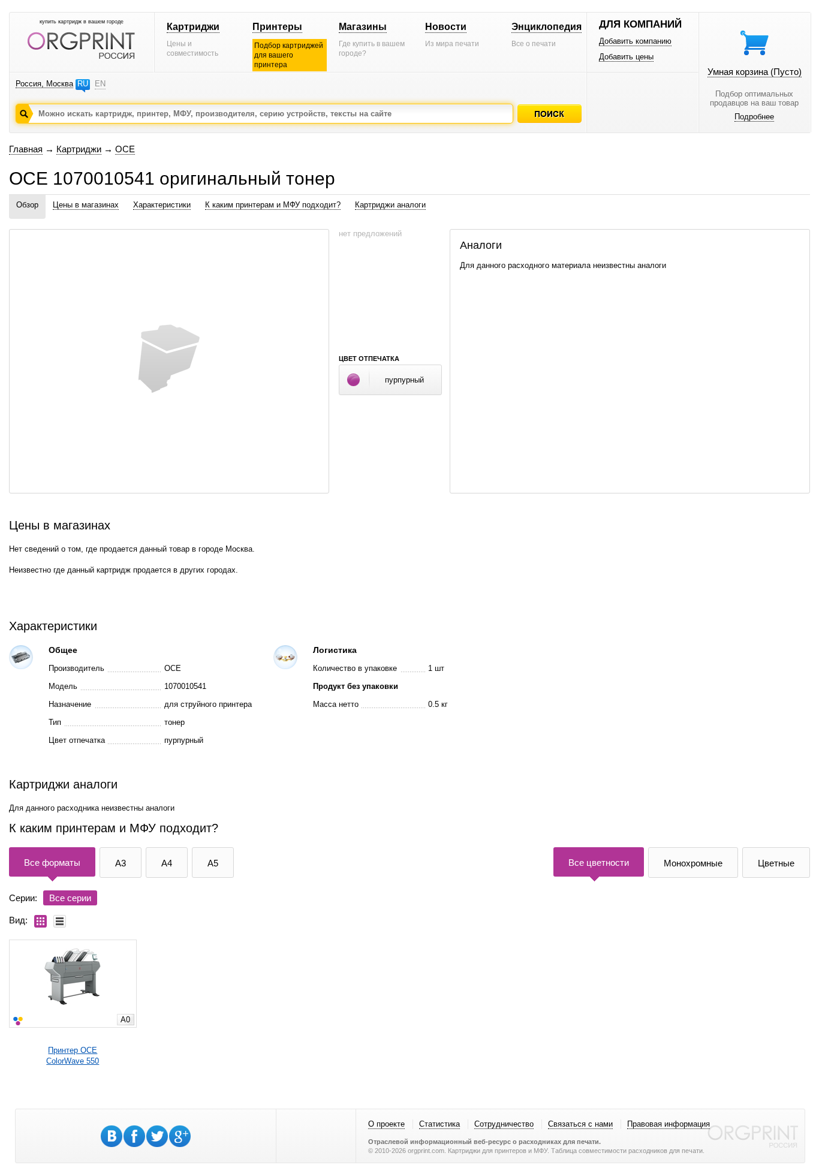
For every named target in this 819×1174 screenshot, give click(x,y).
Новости (445, 27)
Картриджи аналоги (390, 204)
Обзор (27, 204)
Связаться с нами (580, 1123)
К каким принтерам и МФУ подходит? (273, 204)
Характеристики (162, 204)
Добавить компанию (635, 41)
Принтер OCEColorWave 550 (72, 1055)
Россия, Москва (44, 83)
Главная (26, 149)
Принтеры (277, 27)
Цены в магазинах (86, 204)
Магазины (363, 27)
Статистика (439, 1123)
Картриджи (193, 27)
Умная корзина (754, 72)
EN (100, 83)
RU (82, 83)
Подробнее (754, 116)
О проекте (386, 1123)
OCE (125, 149)
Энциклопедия (546, 27)
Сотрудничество (504, 1123)
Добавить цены (626, 56)
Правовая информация (668, 1123)
